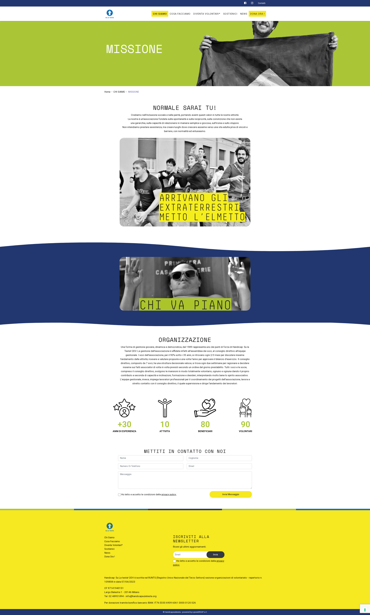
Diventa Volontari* (113, 545)
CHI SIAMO (119, 91)
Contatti (261, 3)
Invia (215, 554)
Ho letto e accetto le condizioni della (148, 494)
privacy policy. (168, 494)
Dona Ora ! (109, 556)
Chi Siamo (109, 537)
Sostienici (109, 549)
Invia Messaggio (230, 494)
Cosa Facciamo (112, 541)
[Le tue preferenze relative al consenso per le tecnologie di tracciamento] (365, 610)
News (107, 552)
